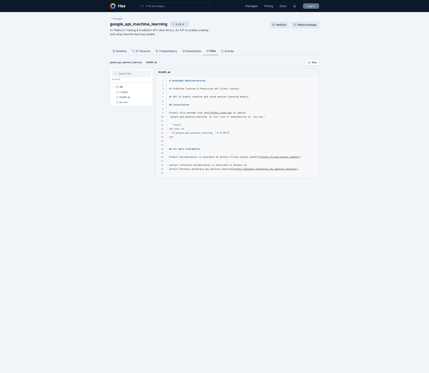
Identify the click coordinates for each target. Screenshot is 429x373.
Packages (251, 6)
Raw (314, 62)
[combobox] (174, 6)
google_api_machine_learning (138, 24)
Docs (283, 6)
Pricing (268, 6)
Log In (311, 6)
